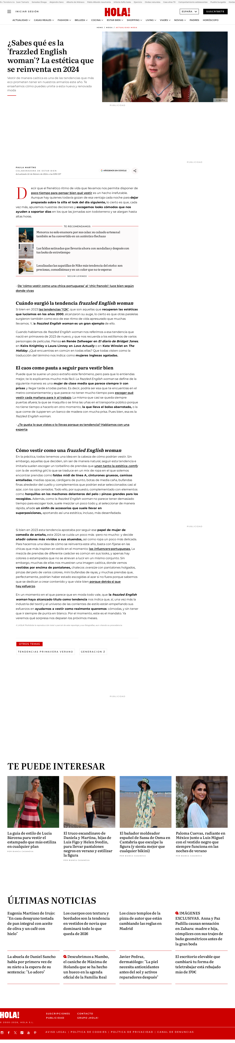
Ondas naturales (152, 2)
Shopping (133, 20)
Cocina (96, 20)
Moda (109, 27)
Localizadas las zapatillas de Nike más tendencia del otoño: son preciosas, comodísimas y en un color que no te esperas (79, 267)
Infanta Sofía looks (122, 2)
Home (100, 27)
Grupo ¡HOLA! (87, 1018)
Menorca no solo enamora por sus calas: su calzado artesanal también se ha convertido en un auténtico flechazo (78, 234)
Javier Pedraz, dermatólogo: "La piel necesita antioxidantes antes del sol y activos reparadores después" (139, 967)
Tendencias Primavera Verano (45, 651)
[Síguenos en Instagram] (2, 1032)
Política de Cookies (89, 1032)
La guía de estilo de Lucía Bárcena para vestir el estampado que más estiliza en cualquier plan (31, 839)
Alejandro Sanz (57, 2)
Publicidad (55, 1018)
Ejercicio (138, 2)
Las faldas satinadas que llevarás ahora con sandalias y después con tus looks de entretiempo (82, 250)
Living (150, 20)
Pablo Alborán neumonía (99, 2)
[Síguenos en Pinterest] (35, 1032)
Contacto (85, 1013)
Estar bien (114, 20)
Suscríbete (215, 11)
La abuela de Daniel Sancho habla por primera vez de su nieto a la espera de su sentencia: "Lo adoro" (31, 964)
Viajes (164, 20)
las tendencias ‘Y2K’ (54, 309)
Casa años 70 (169, 2)
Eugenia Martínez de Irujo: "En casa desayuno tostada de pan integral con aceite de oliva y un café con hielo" (31, 923)
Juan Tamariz (22, 2)
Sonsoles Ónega (39, 2)
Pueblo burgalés (218, 2)
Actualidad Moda (126, 27)
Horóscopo (210, 20)
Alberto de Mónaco (75, 2)
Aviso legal (56, 1032)
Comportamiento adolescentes (192, 2)
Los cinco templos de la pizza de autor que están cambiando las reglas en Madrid (140, 920)
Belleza (80, 20)
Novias (178, 20)
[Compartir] (135, 171)
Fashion (63, 20)
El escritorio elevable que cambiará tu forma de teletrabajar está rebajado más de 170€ (198, 964)
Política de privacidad (132, 1032)
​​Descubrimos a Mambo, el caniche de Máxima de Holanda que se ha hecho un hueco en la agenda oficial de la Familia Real (86, 967)
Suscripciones (58, 1013)
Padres (194, 20)
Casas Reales (42, 20)
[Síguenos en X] (16, 1032)
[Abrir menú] (9, 11)
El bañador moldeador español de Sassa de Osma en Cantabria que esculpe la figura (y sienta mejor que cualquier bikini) (145, 841)
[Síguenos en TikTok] (22, 1032)
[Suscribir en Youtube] (29, 1032)
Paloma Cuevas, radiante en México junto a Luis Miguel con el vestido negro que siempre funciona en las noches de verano (200, 841)
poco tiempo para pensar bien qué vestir (61, 193)
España (187, 11)
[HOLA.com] (117, 12)
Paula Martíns (26, 167)
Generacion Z (93, 651)
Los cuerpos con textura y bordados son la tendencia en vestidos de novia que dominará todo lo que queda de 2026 (86, 923)
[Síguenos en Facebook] (9, 1032)
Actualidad (20, 20)
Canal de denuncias (175, 1032)
